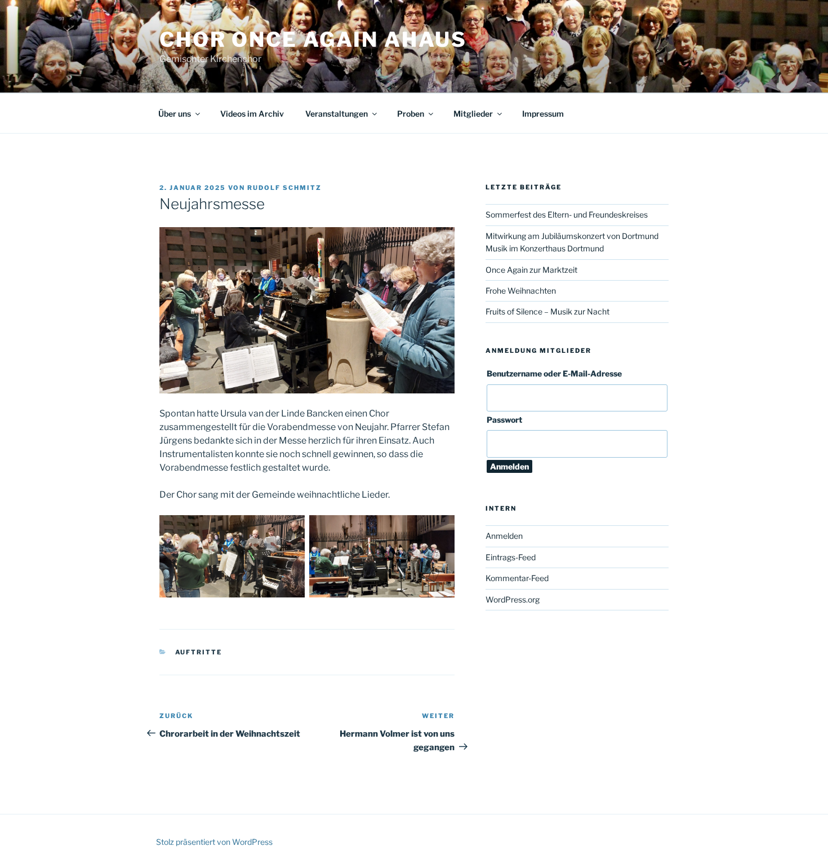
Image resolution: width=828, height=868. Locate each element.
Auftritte (198, 652)
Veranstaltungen (336, 113)
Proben (410, 113)
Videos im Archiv (252, 113)
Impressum (543, 113)
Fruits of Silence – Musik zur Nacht (547, 311)
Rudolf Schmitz (284, 188)
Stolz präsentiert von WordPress (214, 842)
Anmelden (504, 536)
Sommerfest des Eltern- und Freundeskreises (567, 214)
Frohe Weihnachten (521, 290)
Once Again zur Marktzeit (531, 269)
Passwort (504, 419)
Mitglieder (473, 113)
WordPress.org (513, 599)
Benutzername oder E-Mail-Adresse (554, 373)
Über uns (174, 113)
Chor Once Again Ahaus (312, 39)
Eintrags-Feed (511, 557)
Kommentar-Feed (517, 578)
